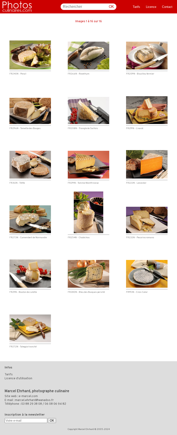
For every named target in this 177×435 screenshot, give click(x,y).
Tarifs (136, 7)
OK (111, 7)
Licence (151, 7)
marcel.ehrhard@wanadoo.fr (34, 400)
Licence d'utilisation (18, 378)
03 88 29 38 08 (31, 404)
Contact (167, 7)
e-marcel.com (28, 396)
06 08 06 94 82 (55, 404)
